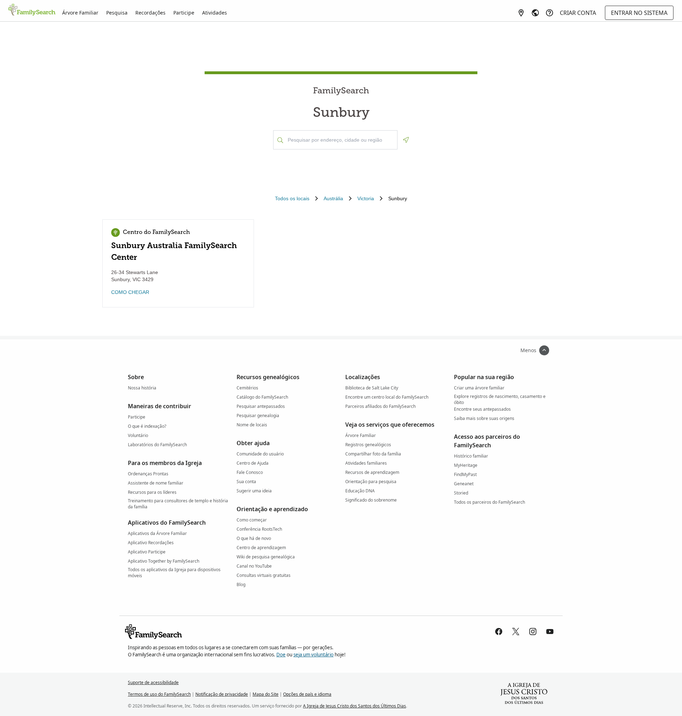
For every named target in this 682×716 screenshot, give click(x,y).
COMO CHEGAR (130, 292)
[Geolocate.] (406, 140)
